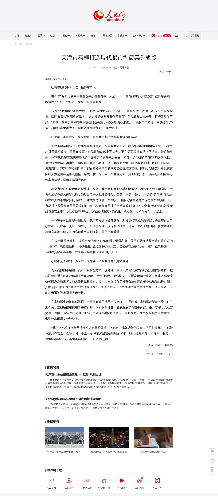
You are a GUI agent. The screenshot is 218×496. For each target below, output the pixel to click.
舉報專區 (107, 35)
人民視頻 (122, 488)
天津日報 (124, 67)
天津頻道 (28, 44)
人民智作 (157, 488)
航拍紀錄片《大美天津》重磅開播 (109, 451)
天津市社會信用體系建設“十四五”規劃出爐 (73, 374)
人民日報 (51, 488)
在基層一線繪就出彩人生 (153, 451)
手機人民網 (87, 488)
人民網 (18, 44)
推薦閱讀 (53, 367)
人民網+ (69, 488)
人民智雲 (139, 488)
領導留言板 (104, 488)
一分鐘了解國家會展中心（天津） (65, 451)
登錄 (197, 35)
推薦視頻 (53, 421)
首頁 (16, 35)
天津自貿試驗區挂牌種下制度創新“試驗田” (73, 399)
